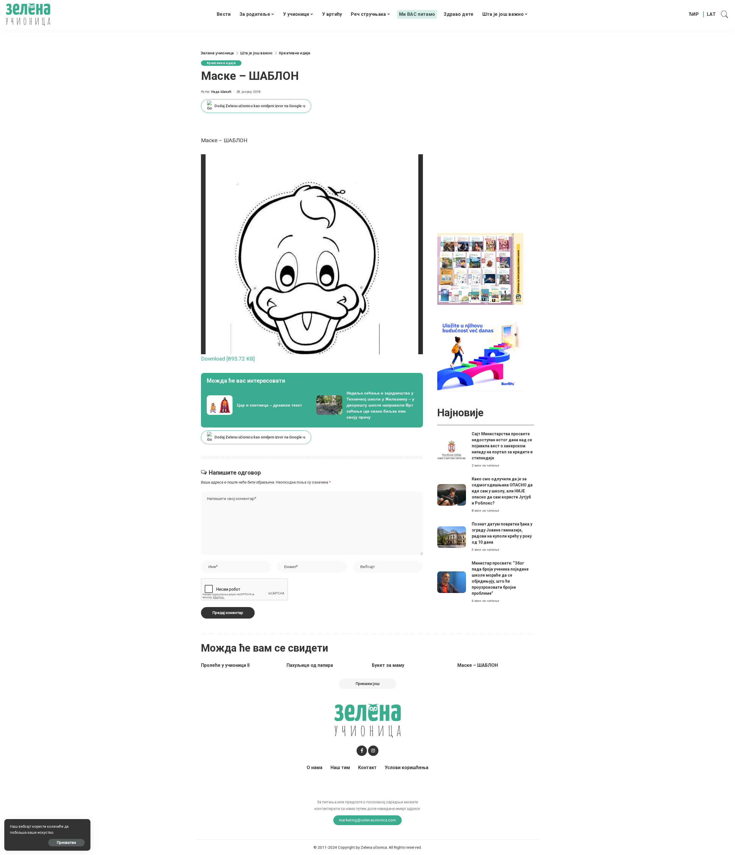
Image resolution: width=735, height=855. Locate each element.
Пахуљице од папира (310, 665)
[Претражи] (724, 14)
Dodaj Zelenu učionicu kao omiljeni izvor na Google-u (259, 106)
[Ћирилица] (693, 14)
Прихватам (66, 842)
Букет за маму (388, 665)
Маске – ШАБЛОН (477, 665)
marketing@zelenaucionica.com (367, 820)
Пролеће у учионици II (225, 665)
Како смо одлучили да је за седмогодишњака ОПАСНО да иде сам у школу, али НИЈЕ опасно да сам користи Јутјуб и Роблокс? (502, 491)
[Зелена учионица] (28, 14)
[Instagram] (373, 751)
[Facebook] (362, 751)
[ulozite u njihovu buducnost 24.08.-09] (480, 355)
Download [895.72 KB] (228, 358)
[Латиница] (711, 14)
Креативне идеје (221, 63)
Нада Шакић (221, 91)
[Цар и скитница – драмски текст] (257, 405)
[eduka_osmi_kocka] (480, 268)
